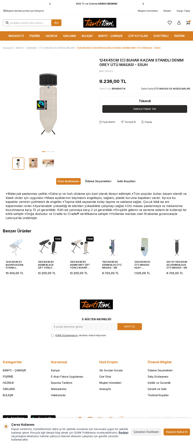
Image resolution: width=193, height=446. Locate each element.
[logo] (99, 22)
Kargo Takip (183, 10)
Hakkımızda (58, 395)
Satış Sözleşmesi (158, 376)
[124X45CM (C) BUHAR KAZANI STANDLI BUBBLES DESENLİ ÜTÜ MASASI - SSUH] (16, 247)
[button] (49, 3)
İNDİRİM (179, 35)
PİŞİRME (34, 35)
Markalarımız (59, 389)
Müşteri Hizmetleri (148, 10)
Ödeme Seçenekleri (98, 181)
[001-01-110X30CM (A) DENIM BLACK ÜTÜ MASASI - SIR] (177, 247)
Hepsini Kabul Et (177, 431)
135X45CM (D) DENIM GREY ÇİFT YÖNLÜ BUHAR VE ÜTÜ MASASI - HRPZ (80, 264)
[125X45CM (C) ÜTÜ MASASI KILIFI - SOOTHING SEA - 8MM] (145, 247)
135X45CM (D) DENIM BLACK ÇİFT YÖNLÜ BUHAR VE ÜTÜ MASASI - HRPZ (46, 264)
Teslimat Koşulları (158, 395)
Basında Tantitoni (61, 382)
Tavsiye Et (130, 122)
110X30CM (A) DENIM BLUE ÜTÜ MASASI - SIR (112, 264)
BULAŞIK (87, 35)
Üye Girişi (105, 376)
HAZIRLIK (51, 35)
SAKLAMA (69, 35)
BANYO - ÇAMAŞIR (110, 35)
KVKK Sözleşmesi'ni (66, 335)
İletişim (167, 10)
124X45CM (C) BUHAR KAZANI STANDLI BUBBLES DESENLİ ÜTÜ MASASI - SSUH (16, 264)
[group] (48, 103)
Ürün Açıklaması (68, 181)
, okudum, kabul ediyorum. (80, 335)
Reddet (123, 432)
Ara (56, 22)
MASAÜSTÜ (16, 35)
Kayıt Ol (129, 326)
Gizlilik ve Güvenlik (159, 382)
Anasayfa (8, 47)
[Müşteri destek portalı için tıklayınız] (4, 11)
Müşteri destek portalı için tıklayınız (24, 10)
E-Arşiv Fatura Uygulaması (67, 376)
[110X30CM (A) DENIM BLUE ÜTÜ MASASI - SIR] (112, 247)
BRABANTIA (119, 88)
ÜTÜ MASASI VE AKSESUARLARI (56, 47)
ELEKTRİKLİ (161, 35)
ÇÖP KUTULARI (138, 35)
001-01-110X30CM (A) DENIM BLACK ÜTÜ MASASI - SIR (176, 264)
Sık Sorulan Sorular (111, 370)
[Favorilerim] (170, 23)
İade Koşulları (126, 181)
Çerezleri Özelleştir (146, 431)
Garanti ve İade (157, 389)
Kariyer (55, 370)
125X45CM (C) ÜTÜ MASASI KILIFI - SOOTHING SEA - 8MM (144, 264)
